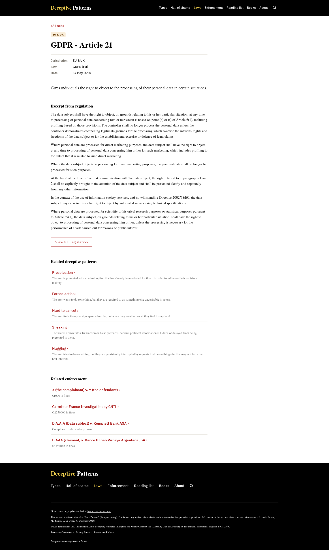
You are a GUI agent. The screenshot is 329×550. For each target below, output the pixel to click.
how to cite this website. (99, 511)
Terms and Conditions (61, 532)
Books (251, 8)
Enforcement (214, 8)
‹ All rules (57, 26)
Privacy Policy (83, 532)
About (263, 8)
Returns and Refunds (104, 532)
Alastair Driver (79, 541)
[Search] (274, 8)
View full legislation (71, 242)
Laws (197, 8)
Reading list (235, 8)
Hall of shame (180, 8)
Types (163, 8)
